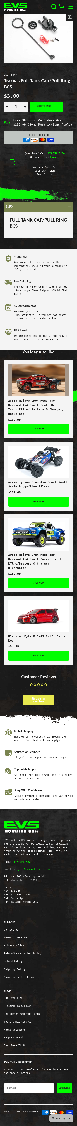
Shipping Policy (14, 969)
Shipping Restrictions (19, 977)
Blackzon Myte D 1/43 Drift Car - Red (37, 638)
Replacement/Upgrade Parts (22, 1013)
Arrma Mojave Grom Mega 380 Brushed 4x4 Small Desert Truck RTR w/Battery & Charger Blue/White (35, 561)
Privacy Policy (14, 945)
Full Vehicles (13, 998)
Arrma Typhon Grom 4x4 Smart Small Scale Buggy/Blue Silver (37, 484)
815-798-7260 (56, 153)
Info (39, 207)
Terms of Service (15, 937)
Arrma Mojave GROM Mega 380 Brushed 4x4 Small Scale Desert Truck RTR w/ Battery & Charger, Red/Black (36, 407)
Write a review (38, 700)
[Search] (53, 6)
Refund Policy (13, 961)
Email (53, 157)
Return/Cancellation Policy (22, 953)
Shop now (38, 429)
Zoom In (70, 17)
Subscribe (64, 1088)
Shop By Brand (13, 1037)
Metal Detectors (14, 1029)
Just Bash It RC (14, 1045)
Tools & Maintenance (17, 1021)
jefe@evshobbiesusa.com (34, 869)
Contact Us (11, 929)
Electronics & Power (17, 1006)
